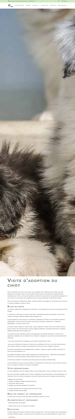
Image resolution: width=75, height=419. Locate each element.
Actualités (53, 5)
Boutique (35, 5)
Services (28, 5)
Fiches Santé (44, 5)
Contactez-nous (62, 5)
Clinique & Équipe (19, 5)
